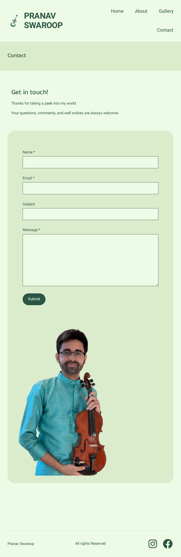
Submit (34, 299)
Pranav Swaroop (43, 21)
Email (29, 178)
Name (29, 152)
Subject (29, 204)
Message (31, 230)
